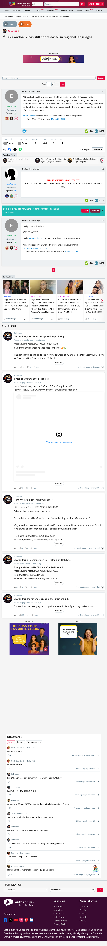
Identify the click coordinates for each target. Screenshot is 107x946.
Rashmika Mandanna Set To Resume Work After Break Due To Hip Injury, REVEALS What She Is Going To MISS (69, 305)
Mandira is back (14, 751)
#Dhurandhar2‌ (35, 238)
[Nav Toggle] (3, 4)
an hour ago (76, 755)
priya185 (96, 488)
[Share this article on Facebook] (10, 149)
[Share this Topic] (4, 149)
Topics (28, 10)
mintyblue (91, 834)
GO (82, 4)
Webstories (83, 10)
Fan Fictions (15, 787)
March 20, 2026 (58, 119)
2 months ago (83, 587)
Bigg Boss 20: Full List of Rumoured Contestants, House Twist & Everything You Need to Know (16, 304)
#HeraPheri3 (37, 518)
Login (91, 4)
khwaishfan (90, 860)
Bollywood (13, 31)
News (6, 10)
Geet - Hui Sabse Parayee (20, 853)
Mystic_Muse (90, 875)
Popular (20, 742)
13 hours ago (79, 860)
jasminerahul (90, 795)
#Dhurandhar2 (29, 115)
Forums (17, 10)
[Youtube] (16, 920)
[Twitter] (11, 920)
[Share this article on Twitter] (15, 149)
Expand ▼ (59, 362)
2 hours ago (80, 834)
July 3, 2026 (59, 539)
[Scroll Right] (102, 160)
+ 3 (16, 118)
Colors (82, 913)
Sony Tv (83, 917)
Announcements (34, 742)
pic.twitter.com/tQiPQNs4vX (90, 354)
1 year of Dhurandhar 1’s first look (31, 378)
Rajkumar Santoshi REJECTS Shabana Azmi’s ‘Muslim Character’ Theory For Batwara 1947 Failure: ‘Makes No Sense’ (42, 305)
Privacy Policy (60, 924)
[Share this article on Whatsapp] (20, 149)
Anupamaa (15, 800)
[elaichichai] (5, 143)
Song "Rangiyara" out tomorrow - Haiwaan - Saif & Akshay (34, 778)
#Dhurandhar (21, 347)
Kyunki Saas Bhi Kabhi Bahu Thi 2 (23, 748)
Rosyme (92, 847)
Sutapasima (90, 808)
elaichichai (96, 587)
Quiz (38, 10)
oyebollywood (94, 548)
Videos (99, 10)
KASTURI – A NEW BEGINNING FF (21, 791)
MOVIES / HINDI (36, 296)
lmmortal (91, 781)
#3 (103, 220)
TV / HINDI (7, 296)
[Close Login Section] (103, 210)
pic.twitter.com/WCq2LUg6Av (40, 535)
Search (101, 78)
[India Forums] (19, 4)
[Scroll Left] (4, 160)
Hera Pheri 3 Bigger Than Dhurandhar (33, 499)
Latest (11, 742)
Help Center (59, 917)
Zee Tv (82, 910)
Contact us (59, 913)
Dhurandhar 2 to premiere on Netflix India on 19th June (42, 559)
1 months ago (85, 367)
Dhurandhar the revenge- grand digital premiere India (42, 598)
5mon (10, 143)
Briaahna (96, 367)
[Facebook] (5, 920)
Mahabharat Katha (18, 866)
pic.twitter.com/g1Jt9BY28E (35, 248)
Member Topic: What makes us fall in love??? (28, 830)
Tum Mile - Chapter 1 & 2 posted (22, 856)
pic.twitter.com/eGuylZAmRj (30, 574)
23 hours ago (81, 847)
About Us (58, 906)
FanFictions (67, 10)
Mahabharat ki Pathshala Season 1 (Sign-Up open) (30, 870)
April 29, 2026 (48, 358)
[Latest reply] (102, 367)
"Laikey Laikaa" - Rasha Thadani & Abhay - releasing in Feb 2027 (36, 843)
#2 (103, 169)
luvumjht (92, 768)
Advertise (58, 910)
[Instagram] (21, 920)
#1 (103, 91)
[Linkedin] (31, 920)
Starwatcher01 (89, 755)
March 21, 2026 (72, 251)
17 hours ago (78, 808)
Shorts (50, 10)
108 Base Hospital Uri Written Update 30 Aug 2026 (30, 817)
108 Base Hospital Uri (19, 813)
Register (99, 4)
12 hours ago (81, 821)
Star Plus (83, 906)
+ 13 (15, 196)
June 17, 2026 (51, 578)
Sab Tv (82, 920)
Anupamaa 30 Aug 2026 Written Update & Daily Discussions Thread (38, 804)
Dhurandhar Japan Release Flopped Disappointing (39, 336)
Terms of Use (60, 920)
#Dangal (70, 354)
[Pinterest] (26, 920)
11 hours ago (81, 768)
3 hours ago (78, 795)
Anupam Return (14, 764)
